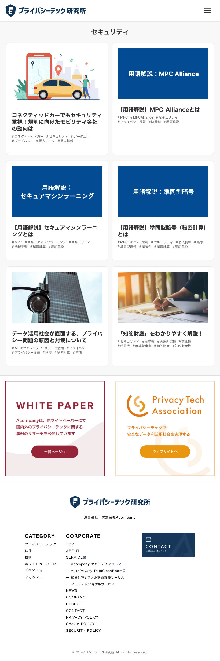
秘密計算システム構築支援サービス (97, 577)
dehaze (207, 10)
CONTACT (75, 610)
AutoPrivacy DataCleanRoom (96, 570)
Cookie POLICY (80, 624)
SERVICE (74, 557)
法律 (28, 551)
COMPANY (75, 597)
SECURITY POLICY (83, 630)
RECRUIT (74, 604)
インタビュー (35, 578)
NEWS (71, 590)
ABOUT (73, 551)
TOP (70, 544)
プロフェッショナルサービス (93, 584)
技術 (28, 557)
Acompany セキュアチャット (94, 564)
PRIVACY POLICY (82, 617)
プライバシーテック (41, 544)
